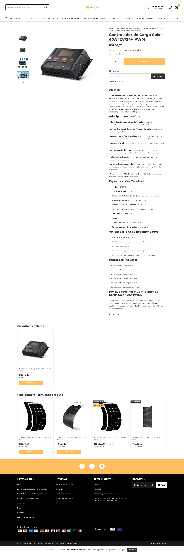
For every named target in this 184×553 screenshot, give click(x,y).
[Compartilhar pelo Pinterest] (118, 314)
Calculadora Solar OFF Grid (139, 18)
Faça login (159, 6)
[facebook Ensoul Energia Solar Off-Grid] (92, 466)
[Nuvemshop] (158, 543)
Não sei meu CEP (116, 81)
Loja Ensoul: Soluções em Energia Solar (59, 18)
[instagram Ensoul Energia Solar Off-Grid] (82, 466)
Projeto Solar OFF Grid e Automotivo (102, 18)
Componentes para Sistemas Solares (127, 28)
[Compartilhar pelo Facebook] (109, 314)
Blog (174, 18)
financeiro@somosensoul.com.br (106, 494)
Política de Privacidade (64, 498)
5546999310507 (100, 484)
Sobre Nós (162, 18)
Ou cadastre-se (156, 8)
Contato (20, 513)
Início (33, 18)
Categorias (14, 18)
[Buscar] (45, 7)
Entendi (132, 549)
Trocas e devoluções (63, 494)
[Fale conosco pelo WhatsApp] (170, 8)
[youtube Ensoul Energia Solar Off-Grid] (102, 466)
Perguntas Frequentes (25, 517)
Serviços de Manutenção (65, 484)
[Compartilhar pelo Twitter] (114, 314)
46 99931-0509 (100, 489)
